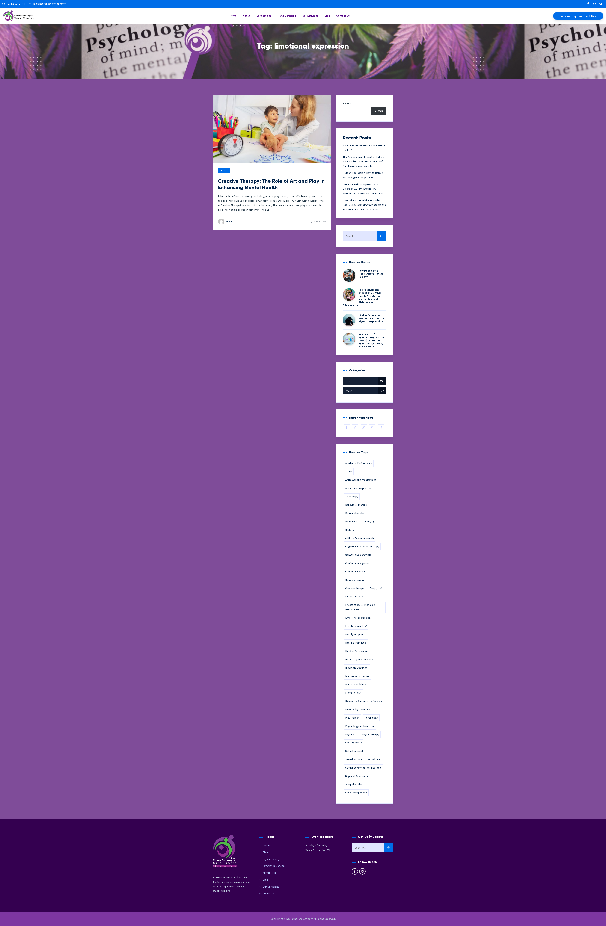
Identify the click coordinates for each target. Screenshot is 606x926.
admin (229, 221)
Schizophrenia (353, 742)
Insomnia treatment (356, 667)
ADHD (348, 471)
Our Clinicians (288, 15)
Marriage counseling (357, 676)
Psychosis (351, 734)
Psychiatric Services (274, 865)
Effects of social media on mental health (360, 607)
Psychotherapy (370, 734)
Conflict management (357, 563)
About (246, 15)
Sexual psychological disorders (363, 767)
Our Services (263, 15)
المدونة (364, 390)
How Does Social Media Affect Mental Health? (371, 273)
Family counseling (356, 625)
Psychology (371, 717)
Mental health (353, 692)
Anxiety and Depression (358, 488)
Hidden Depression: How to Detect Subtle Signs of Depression (371, 318)
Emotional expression (358, 617)
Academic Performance (358, 463)
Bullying (370, 521)
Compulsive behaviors (358, 554)
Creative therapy (354, 588)
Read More (320, 221)
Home (233, 15)
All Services (269, 872)
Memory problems (356, 684)
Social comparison (356, 792)
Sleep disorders (354, 784)
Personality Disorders (357, 709)
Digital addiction (355, 596)
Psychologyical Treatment (360, 726)
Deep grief (376, 588)
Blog (327, 15)
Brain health (352, 521)
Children (350, 529)
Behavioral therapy (356, 504)
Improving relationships (359, 659)
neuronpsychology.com (299, 918)
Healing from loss (355, 642)
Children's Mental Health (359, 538)
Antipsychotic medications (360, 479)
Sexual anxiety (353, 759)
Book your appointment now (578, 16)
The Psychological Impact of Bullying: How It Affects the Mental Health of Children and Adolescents (364, 161)
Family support (354, 634)
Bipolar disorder (354, 513)
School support (354, 750)
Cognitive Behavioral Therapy (362, 546)
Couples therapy (354, 579)
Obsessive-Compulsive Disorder (364, 700)
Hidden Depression (356, 651)
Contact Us (343, 15)
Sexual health (375, 759)
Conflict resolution (356, 571)
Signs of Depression (356, 776)
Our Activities (310, 15)
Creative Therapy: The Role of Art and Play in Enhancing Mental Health (271, 184)
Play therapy (352, 717)
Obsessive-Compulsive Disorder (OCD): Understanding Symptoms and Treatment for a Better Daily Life (364, 205)
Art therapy (351, 496)
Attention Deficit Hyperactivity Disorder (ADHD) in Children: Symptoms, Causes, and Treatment (363, 189)
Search (347, 103)
